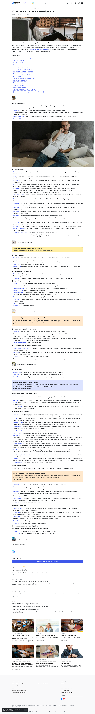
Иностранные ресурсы (19, 87)
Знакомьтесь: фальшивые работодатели (68, 662)
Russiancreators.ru (18, 288)
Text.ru (15, 176)
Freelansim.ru (17, 266)
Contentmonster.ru (18, 195)
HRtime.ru (16, 278)
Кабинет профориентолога (42, 683)
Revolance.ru (17, 433)
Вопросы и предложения (66, 688)
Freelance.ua (17, 503)
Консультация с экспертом (18, 544)
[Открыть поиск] (75, 3)
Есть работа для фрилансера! (22, 454)
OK (25, 710)
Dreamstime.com (18, 297)
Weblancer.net (17, 106)
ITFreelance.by (17, 498)
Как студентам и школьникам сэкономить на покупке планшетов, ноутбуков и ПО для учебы (22, 637)
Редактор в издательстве (68, 635)
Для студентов (17, 76)
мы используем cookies (8, 710)
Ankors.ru (16, 222)
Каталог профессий (16, 684)
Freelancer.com (17, 508)
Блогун (15, 402)
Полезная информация (25, 8)
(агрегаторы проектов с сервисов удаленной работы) (28, 92)
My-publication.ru (18, 228)
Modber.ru (16, 264)
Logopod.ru (16, 283)
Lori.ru (15, 303)
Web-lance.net (17, 431)
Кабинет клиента (40, 684)
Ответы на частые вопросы (18, 686)
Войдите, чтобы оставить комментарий (47, 561)
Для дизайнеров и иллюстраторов (23, 69)
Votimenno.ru (17, 235)
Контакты (63, 686)
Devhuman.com (17, 260)
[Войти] (79, 3)
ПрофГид (13, 14)
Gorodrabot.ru (17, 426)
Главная (13, 8)
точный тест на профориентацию (39, 49)
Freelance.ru (16, 110)
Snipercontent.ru (18, 207)
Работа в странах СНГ (19, 85)
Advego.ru (16, 184)
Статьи (18, 8)
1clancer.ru (16, 258)
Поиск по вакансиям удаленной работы (24, 89)
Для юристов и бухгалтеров (21, 67)
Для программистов (19, 64)
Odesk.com (16, 512)
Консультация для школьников (19, 690)
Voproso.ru (16, 491)
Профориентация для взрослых (19, 692)
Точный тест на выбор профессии (20, 547)
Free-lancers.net (18, 422)
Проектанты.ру (17, 356)
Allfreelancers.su (18, 435)
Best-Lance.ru (17, 458)
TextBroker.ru (17, 226)
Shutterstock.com (18, 290)
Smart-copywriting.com (20, 232)
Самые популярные (18, 60)
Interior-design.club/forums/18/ (22, 348)
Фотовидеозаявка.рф (19, 342)
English (62, 683)
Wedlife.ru (16, 331)
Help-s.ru (16, 374)
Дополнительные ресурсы (20, 80)
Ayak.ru (15, 531)
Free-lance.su (17, 450)
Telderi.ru (16, 396)
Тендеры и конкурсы (19, 83)
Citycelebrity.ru (17, 484)
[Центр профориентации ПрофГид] (16, 3)
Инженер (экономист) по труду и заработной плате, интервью (46, 662)
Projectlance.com (18, 521)
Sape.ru (15, 400)
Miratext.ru (16, 203)
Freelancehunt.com (18, 116)
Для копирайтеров (18, 62)
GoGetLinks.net (17, 406)
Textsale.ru (16, 188)
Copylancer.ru (17, 180)
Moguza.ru (16, 414)
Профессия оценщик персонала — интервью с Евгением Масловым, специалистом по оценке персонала (22, 663)
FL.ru (14, 112)
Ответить (14, 574)
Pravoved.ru (16, 274)
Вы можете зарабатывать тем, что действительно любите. (30, 58)
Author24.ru (16, 377)
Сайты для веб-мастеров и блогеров (23, 78)
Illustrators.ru (17, 286)
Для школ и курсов (65, 690)
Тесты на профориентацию (18, 683)
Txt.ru (14, 199)
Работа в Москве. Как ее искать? (45, 635)
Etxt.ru (15, 172)
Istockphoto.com (18, 292)
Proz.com (16, 523)
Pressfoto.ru (16, 299)
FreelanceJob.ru (18, 119)
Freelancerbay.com (18, 443)
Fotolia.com (16, 305)
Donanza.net (16, 533)
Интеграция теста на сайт (67, 692)
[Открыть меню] (82, 3)
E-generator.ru (17, 487)
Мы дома (16, 352)
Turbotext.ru (16, 211)
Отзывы (62, 684)
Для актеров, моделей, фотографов (23, 71)
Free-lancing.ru (17, 462)
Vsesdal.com (17, 372)
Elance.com (16, 516)
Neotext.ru (16, 215)
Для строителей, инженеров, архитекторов (25, 74)
